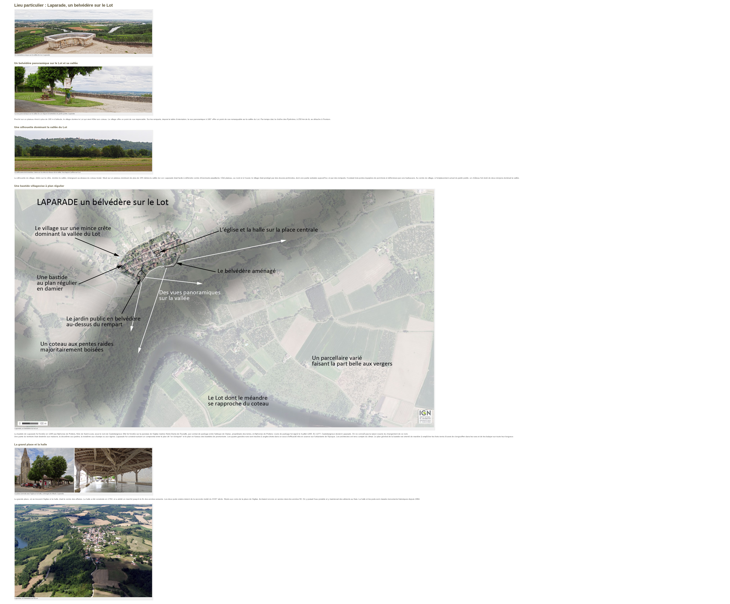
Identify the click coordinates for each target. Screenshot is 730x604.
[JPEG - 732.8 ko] (83, 170)
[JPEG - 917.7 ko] (83, 491)
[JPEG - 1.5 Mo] (83, 596)
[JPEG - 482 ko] (224, 426)
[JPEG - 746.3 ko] (83, 111)
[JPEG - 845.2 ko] (83, 53)
